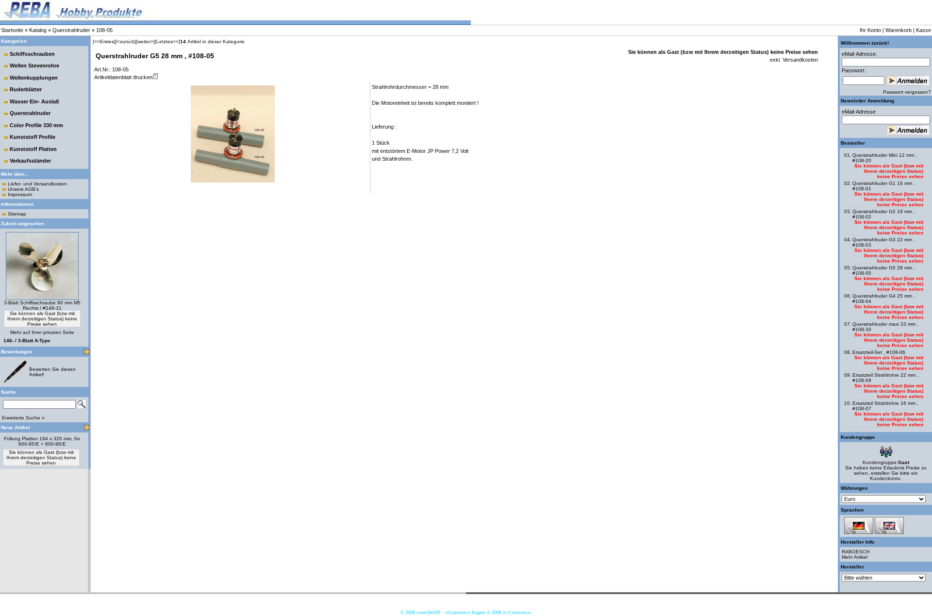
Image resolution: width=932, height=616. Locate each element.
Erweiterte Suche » (23, 417)
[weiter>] (145, 41)
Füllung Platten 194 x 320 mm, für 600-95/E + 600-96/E (42, 441)
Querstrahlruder (71, 30)
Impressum (20, 194)
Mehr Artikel (854, 557)
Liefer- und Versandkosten (37, 183)
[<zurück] (126, 41)
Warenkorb (898, 30)
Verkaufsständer (30, 161)
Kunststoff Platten (33, 149)
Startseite (12, 30)
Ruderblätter (26, 89)
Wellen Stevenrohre (34, 65)
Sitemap (17, 213)
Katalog (38, 30)
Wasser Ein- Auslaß (34, 101)
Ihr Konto (870, 30)
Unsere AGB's (23, 189)
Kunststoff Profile (32, 137)
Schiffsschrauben (32, 54)
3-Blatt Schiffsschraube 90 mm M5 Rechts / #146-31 (42, 305)
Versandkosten (799, 60)
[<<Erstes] (104, 41)
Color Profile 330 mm (36, 125)
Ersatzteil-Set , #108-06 (878, 352)
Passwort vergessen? (907, 92)
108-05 (104, 30)
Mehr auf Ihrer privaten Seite (42, 332)
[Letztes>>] (167, 41)
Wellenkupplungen (34, 78)
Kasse (923, 30)
